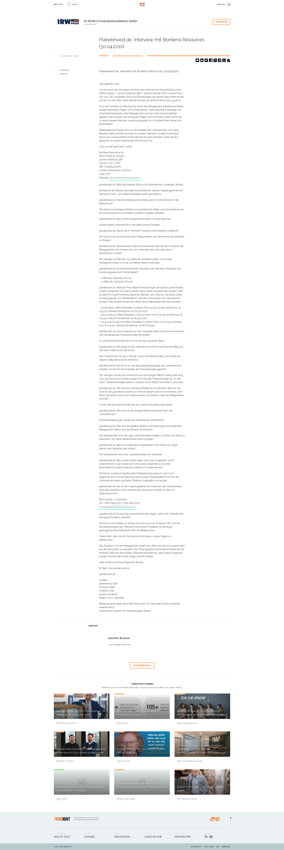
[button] (197, 60)
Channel (90, 836)
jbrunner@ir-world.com (120, 644)
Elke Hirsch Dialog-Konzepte (189, 761)
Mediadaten (122, 836)
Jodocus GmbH (123, 761)
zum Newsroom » (142, 665)
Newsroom (221, 22)
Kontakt (211, 836)
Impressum (225, 846)
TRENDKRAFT (67, 846)
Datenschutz (196, 846)
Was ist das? (62, 836)
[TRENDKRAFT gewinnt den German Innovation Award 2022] (215, 820)
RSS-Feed (206, 836)
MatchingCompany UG (187, 723)
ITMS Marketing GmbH (66, 723)
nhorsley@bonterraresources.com (117, 507)
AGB (217, 846)
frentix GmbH (122, 723)
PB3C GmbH (61, 799)
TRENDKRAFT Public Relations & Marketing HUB (142, 4)
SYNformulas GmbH (126, 799)
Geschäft (63, 74)
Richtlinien (209, 846)
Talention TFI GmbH (65, 761)
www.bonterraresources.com (124, 177)
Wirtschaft (64, 70)
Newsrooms (183, 836)
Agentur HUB (153, 836)
